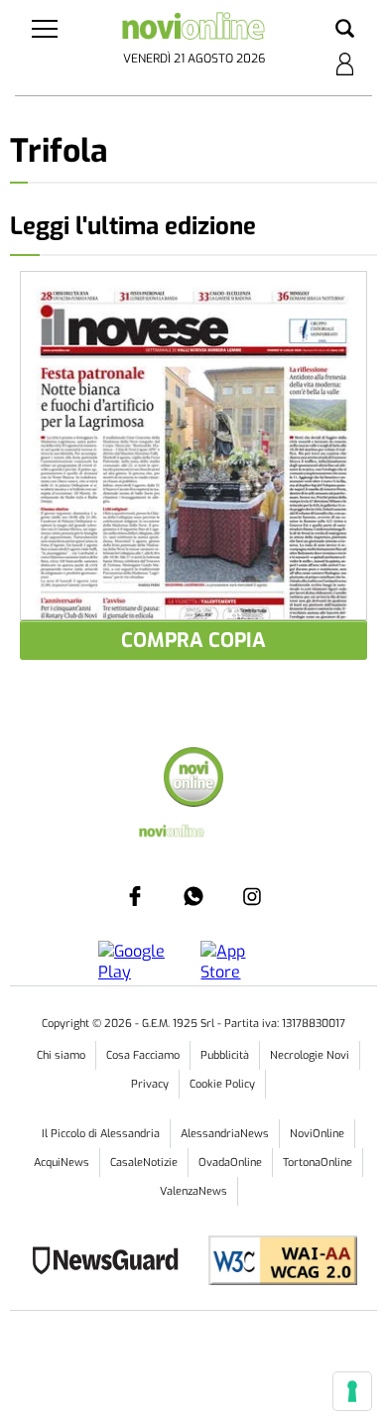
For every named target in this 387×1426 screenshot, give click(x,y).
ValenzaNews (193, 1191)
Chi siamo (61, 1055)
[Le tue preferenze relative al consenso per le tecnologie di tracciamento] (352, 1391)
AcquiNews (61, 1162)
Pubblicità (224, 1055)
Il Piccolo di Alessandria (101, 1133)
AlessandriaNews (225, 1133)
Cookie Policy (222, 1084)
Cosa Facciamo (143, 1055)
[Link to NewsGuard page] (112, 1262)
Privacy (150, 1084)
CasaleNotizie (144, 1162)
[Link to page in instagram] (252, 896)
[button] (344, 30)
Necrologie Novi (309, 1055)
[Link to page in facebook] (135, 896)
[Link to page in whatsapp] (193, 896)
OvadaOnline (230, 1162)
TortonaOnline (317, 1162)
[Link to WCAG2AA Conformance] (275, 1262)
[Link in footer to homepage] (193, 779)
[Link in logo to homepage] (194, 30)
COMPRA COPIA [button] (193, 640)
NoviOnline (317, 1133)
